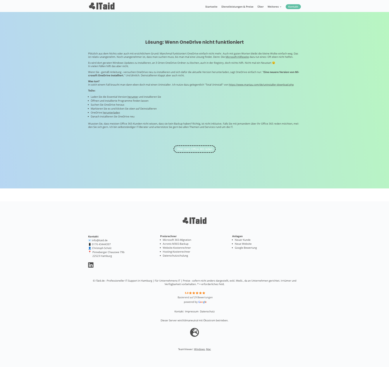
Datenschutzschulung (175, 255)
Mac (208, 349)
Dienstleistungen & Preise (237, 7)
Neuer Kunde (243, 240)
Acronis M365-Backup (175, 243)
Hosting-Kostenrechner (176, 251)
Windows (199, 349)
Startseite (211, 7)
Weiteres (273, 7)
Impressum (192, 311)
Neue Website (243, 243)
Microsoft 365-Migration (177, 240)
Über (260, 7)
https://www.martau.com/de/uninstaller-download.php (261, 84)
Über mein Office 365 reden (194, 149)
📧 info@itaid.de (98, 240)
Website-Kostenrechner (177, 247)
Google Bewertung (246, 247)
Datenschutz (207, 311)
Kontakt (293, 6)
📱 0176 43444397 (99, 244)
